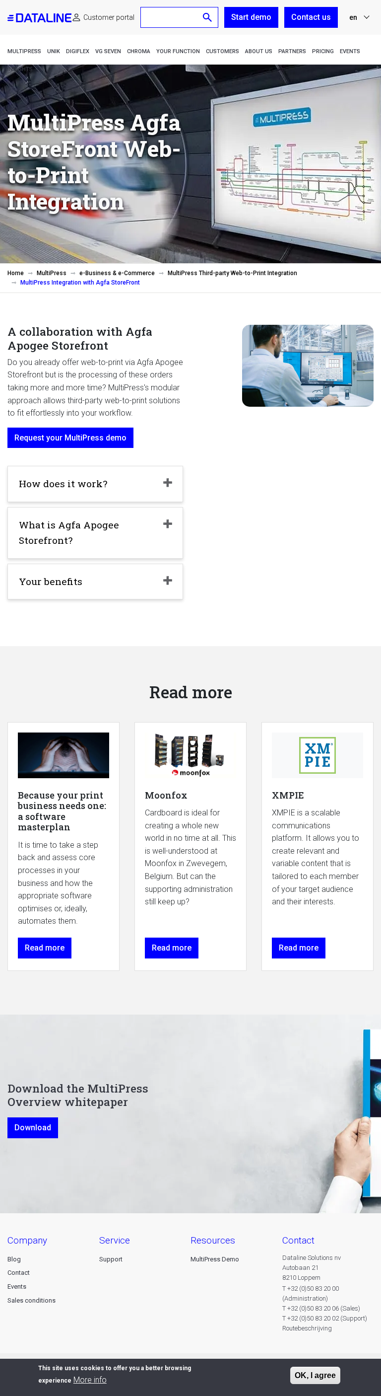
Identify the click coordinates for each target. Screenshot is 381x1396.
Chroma (138, 51)
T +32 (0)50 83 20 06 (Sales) (321, 1308)
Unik (53, 51)
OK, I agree (315, 1375)
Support (111, 1259)
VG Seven (108, 51)
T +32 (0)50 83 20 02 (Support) (324, 1318)
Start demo (251, 17)
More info (90, 1380)
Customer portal (108, 17)
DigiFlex (77, 51)
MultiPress (24, 51)
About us (258, 51)
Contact (18, 1272)
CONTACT (298, 1240)
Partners (292, 51)
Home (15, 273)
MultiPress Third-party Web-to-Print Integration (232, 273)
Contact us (311, 17)
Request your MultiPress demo (70, 437)
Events (350, 51)
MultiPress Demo (214, 1259)
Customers (222, 51)
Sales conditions (31, 1300)
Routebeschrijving (307, 1328)
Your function (178, 51)
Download (32, 1127)
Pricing (323, 51)
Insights (20, 69)
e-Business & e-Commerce (117, 273)
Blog (14, 1259)
